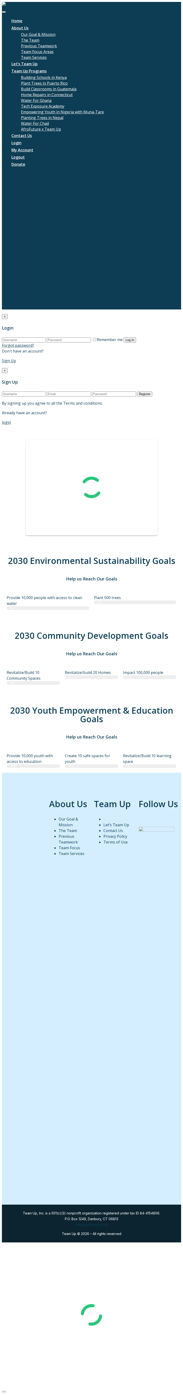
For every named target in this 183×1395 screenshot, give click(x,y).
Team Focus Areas (37, 51)
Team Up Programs (29, 71)
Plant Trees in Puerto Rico (44, 83)
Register (144, 394)
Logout (18, 157)
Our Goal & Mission (38, 34)
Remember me (110, 339)
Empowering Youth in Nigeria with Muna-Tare (62, 112)
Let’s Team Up (24, 63)
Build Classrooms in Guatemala (48, 89)
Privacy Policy (115, 836)
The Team (30, 40)
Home (16, 20)
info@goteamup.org (91, 1225)
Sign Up (9, 360)
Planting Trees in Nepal (42, 117)
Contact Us (21, 135)
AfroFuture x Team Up (41, 129)
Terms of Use (115, 842)
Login (16, 142)
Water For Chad (35, 123)
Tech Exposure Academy (42, 106)
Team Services (34, 57)
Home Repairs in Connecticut (47, 94)
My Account (22, 150)
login (6, 422)
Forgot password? (18, 345)
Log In (130, 340)
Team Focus (69, 847)
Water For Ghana (36, 100)
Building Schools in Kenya (44, 77)
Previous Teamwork (39, 46)
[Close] (4, 1391)
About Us (20, 28)
